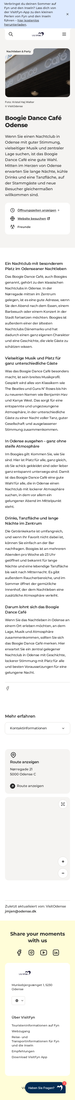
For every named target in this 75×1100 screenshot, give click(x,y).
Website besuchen (32, 218)
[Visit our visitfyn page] (31, 952)
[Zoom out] (63, 873)
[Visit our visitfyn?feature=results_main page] (43, 952)
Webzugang (21, 1031)
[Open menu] (64, 34)
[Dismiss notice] (67, 14)
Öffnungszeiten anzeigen (37, 210)
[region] (37, 838)
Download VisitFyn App (29, 1057)
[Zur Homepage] (37, 34)
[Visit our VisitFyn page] (19, 952)
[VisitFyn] (24, 972)
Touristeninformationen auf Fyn (35, 1025)
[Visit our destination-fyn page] (56, 952)
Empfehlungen (23, 1051)
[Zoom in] (63, 862)
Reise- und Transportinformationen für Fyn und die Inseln (35, 1041)
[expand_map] (63, 804)
